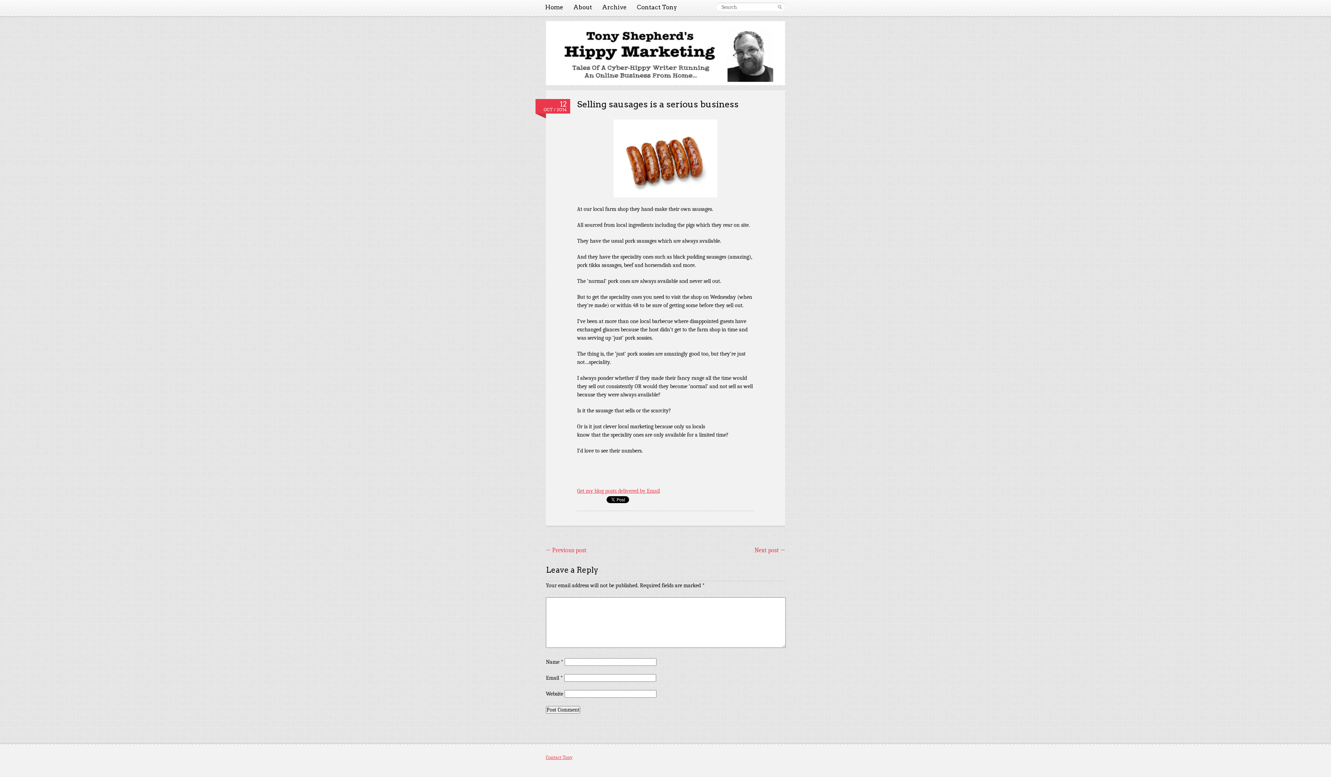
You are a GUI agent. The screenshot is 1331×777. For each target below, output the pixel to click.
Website (554, 694)
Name (554, 662)
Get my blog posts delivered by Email (618, 491)
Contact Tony (657, 7)
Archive (614, 7)
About (582, 7)
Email (554, 678)
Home (554, 7)
